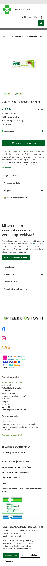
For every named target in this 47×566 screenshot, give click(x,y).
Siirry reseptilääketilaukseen (16, 257)
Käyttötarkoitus (11, 175)
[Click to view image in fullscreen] (23, 64)
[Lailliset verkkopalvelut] (12, 505)
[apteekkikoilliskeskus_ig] (23, 338)
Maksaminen (10, 274)
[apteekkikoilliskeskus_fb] (23, 329)
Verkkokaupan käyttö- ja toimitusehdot (18, 467)
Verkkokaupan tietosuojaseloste (15, 472)
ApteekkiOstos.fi (21, 9)
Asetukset (9, 561)
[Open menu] (4, 17)
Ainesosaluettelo (12, 183)
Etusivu (5, 37)
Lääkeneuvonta (11, 281)
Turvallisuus (10, 267)
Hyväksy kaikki (11, 555)
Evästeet (5, 483)
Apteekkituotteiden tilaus (16, 289)
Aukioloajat (5, 2)
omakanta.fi (38, 243)
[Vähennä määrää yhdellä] (31, 131)
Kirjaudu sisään (30, 17)
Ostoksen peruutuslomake (13, 452)
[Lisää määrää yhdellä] (42, 131)
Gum (10, 124)
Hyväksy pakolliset (30, 555)
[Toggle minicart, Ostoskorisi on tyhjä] (42, 17)
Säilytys (7, 190)
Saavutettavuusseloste (11, 478)
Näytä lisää (6, 168)
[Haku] (41, 23)
